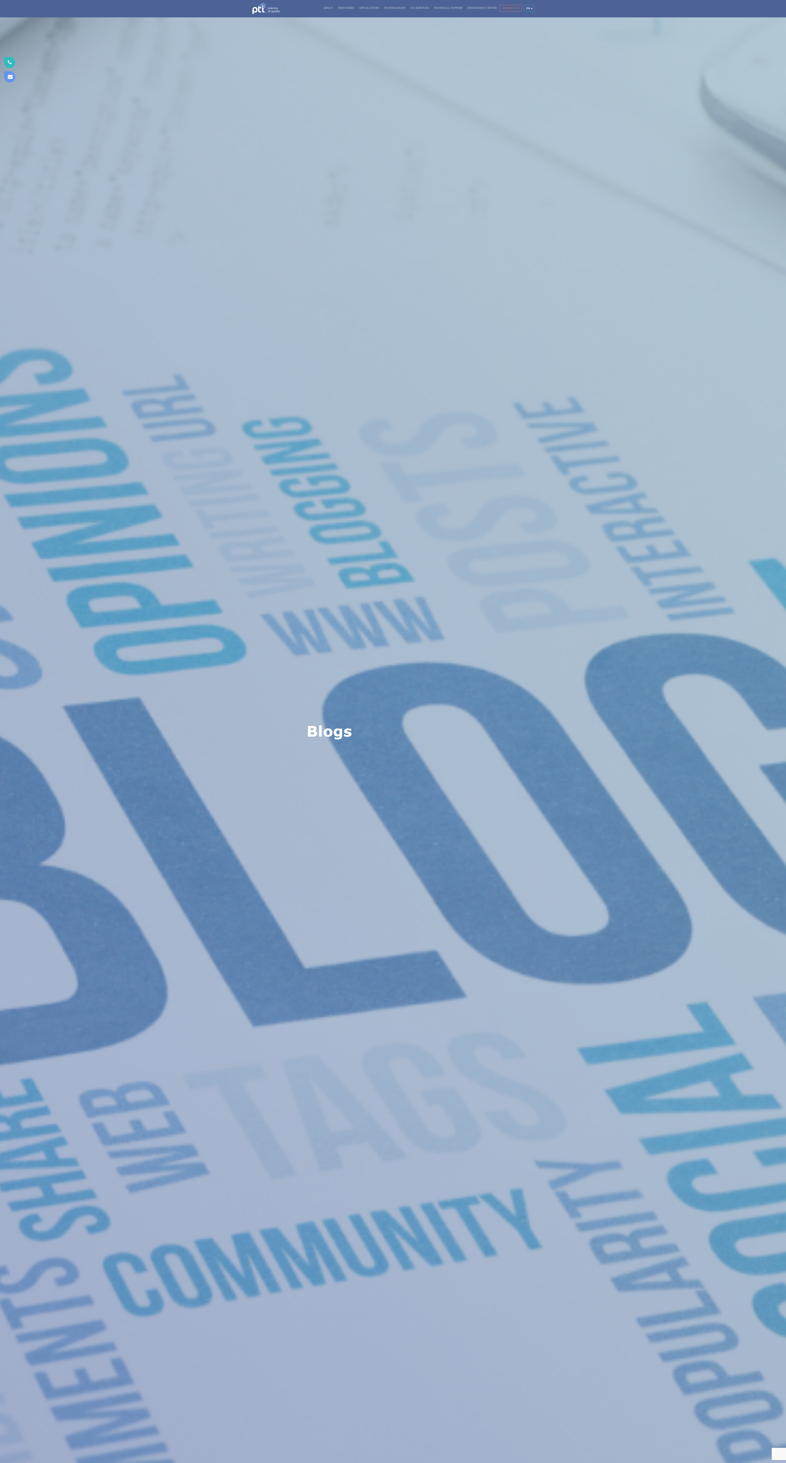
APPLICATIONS (369, 8)
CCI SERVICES (419, 8)
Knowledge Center (482, 8)
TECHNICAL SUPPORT (448, 8)
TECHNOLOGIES (394, 8)
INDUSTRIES (346, 8)
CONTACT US (510, 8)
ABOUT (328, 8)
